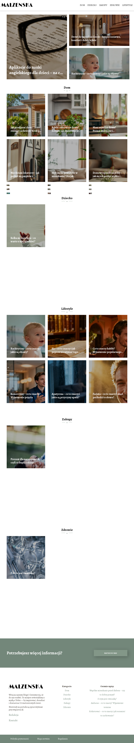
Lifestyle (127, 5)
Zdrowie (115, 5)
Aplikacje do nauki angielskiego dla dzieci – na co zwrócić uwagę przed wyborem (35, 70)
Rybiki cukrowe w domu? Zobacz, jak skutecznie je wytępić (65, 129)
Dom (82, 5)
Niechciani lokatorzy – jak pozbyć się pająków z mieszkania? (25, 174)
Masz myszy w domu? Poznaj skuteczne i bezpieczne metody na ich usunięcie (107, 129)
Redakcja (14, 715)
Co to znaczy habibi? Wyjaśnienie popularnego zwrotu (107, 350)
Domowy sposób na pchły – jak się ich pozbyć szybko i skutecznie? (107, 174)
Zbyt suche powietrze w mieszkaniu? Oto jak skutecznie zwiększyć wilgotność (65, 174)
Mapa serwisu (43, 738)
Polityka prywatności (19, 738)
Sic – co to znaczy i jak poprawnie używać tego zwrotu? (65, 350)
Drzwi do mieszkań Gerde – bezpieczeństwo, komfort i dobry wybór (96, 38)
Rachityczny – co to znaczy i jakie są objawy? (95, 73)
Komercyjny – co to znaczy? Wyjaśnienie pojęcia (25, 395)
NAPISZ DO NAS (110, 653)
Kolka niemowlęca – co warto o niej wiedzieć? (23, 239)
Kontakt (13, 720)
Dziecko (92, 5)
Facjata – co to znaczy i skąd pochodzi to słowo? (108, 395)
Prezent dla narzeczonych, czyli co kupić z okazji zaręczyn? (25, 461)
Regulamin (63, 738)
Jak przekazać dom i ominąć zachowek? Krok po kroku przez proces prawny (26, 129)
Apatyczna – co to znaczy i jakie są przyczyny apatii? (66, 395)
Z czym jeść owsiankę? (23, 573)
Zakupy (103, 5)
